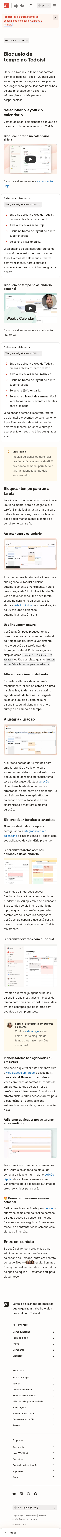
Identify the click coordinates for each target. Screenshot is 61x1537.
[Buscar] (31, 5)
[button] (30, 159)
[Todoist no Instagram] (28, 1494)
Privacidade (31, 1515)
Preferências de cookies (25, 1519)
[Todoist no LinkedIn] (21, 1494)
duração (43, 781)
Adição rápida (23, 605)
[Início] (6, 5)
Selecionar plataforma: (17, 198)
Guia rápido (10, 40)
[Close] (55, 17)
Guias (25, 40)
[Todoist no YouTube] (14, 1494)
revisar (49, 1208)
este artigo (32, 1031)
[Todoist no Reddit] (35, 1494)
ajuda (19, 5)
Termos (42, 1515)
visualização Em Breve (20, 1072)
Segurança (18, 1515)
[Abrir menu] (54, 5)
